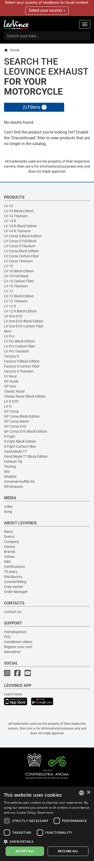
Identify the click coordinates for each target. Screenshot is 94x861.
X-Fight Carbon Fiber (20, 446)
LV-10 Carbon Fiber (19, 281)
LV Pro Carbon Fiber (19, 346)
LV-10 (8, 266)
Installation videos (18, 642)
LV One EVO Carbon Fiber (23, 326)
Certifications (14, 567)
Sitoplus (10, 476)
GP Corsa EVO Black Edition (25, 431)
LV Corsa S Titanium (19, 246)
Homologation (15, 632)
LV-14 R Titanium (17, 231)
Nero (8, 331)
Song (8, 512)
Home (14, 50)
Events (9, 537)
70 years (10, 572)
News (8, 532)
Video (8, 507)
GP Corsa (11, 411)
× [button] (88, 792)
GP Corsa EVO (15, 426)
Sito (7, 471)
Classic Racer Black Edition (25, 396)
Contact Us (12, 612)
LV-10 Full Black (16, 276)
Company (11, 542)
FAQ (7, 637)
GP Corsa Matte (16, 421)
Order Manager (16, 592)
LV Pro (9, 336)
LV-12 (8, 291)
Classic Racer (14, 391)
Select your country (46, 10)
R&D (7, 562)
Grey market (13, 587)
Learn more (13, 694)
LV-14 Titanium (16, 216)
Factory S (11, 356)
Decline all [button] (68, 851)
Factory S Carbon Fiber (22, 366)
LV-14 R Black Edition (20, 226)
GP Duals (11, 381)
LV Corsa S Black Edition (23, 236)
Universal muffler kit (19, 481)
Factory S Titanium (18, 371)
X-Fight (9, 436)
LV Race (10, 376)
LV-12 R (10, 306)
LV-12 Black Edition (19, 296)
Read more (45, 812)
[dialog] (47, 824)
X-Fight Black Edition (20, 441)
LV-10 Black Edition (19, 271)
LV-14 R (10, 221)
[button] (47, 841)
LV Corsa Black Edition (21, 251)
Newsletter (12, 652)
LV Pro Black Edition (19, 341)
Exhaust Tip (13, 461)
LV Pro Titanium (16, 351)
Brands (9, 552)
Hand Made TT (15, 451)
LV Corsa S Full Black (20, 241)
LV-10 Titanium (16, 286)
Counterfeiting (15, 582)
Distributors (13, 577)
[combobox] (81, 792)
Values (9, 557)
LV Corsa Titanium (18, 261)
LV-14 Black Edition (19, 211)
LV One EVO (13, 316)
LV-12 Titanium (16, 301)
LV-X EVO (11, 401)
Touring (10, 466)
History (9, 547)
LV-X (7, 406)
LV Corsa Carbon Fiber (21, 256)
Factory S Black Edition (22, 361)
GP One (10, 386)
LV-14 (8, 206)
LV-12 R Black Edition (20, 311)
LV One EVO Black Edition (23, 321)
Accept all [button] (25, 851)
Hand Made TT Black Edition (26, 456)
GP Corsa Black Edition (22, 416)
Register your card (18, 647)
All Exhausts (13, 486)
